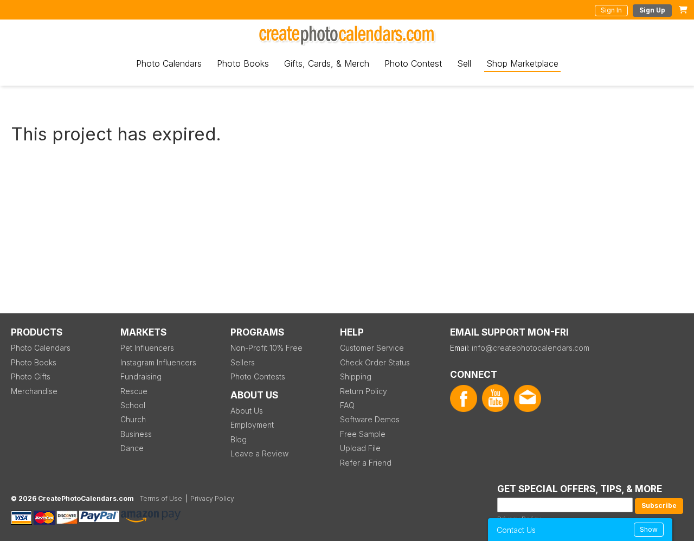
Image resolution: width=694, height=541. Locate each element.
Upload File (360, 448)
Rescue (133, 391)
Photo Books (243, 63)
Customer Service (372, 347)
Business (136, 434)
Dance (132, 448)
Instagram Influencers (158, 362)
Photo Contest (413, 63)
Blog (238, 439)
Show (649, 529)
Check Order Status (375, 362)
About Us (246, 410)
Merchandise (34, 391)
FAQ (347, 405)
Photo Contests (257, 376)
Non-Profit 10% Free (266, 347)
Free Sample (362, 434)
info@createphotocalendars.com (530, 347)
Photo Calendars (169, 63)
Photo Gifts (30, 376)
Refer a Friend (365, 462)
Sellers (242, 362)
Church (133, 419)
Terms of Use (161, 498)
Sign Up (652, 10)
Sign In (611, 10)
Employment (252, 424)
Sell (464, 63)
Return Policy (363, 391)
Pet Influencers (147, 347)
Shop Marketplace (522, 63)
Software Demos (370, 419)
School (132, 405)
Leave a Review (259, 453)
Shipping (355, 376)
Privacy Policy (212, 498)
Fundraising (141, 376)
